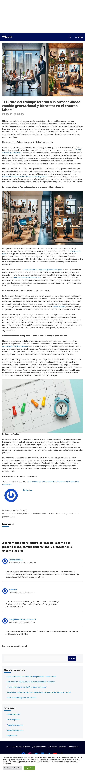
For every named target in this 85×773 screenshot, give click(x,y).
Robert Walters (59, 306)
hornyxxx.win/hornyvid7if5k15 (22, 619)
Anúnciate (53, 746)
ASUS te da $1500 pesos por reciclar (21, 697)
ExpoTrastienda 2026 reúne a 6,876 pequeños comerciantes (31, 676)
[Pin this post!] (15, 115)
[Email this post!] (22, 115)
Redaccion (27, 490)
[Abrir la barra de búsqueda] (70, 37)
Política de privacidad (21, 746)
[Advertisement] (42, 16)
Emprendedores (13, 714)
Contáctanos (73, 746)
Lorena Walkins (15, 560)
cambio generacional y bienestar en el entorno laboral (27, 513)
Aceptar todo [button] (29, 768)
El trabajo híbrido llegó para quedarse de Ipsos (42, 269)
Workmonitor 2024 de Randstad (15, 346)
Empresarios (10, 510)
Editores (62, 746)
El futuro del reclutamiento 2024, (28, 277)
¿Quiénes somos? (39, 746)
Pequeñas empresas (15, 725)
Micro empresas (13, 719)
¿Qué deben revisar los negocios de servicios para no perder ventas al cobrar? (39, 692)
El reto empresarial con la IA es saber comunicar (27, 687)
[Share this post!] (3, 115)
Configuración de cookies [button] (12, 768)
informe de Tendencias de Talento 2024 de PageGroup (24, 176)
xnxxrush (13, 589)
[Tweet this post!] (7, 115)
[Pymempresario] (7, 37)
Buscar (72, 658)
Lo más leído (21, 510)
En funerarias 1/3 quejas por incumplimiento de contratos (31, 682)
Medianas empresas (15, 730)
